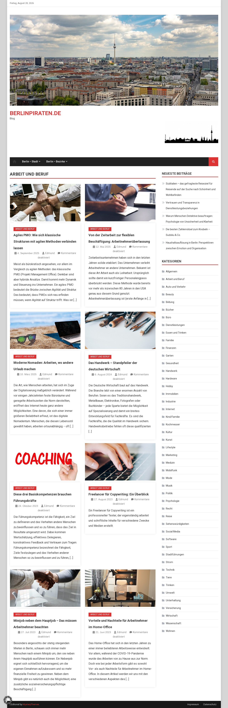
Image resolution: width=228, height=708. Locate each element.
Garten (169, 355)
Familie (170, 340)
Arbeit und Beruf (25, 229)
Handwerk (171, 370)
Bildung (170, 302)
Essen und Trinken (176, 332)
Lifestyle (170, 447)
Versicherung (173, 608)
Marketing (171, 455)
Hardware (171, 378)
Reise (169, 516)
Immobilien (172, 393)
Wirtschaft (172, 615)
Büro (168, 317)
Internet (170, 409)
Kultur (169, 432)
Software (171, 539)
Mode (169, 478)
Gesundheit (172, 363)
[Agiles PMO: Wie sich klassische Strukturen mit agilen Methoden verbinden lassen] (45, 202)
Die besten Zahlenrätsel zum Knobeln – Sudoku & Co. (188, 232)
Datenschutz (209, 704)
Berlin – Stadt (30, 161)
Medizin (170, 462)
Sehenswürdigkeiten (177, 523)
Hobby (169, 386)
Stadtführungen (175, 554)
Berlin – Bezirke (55, 161)
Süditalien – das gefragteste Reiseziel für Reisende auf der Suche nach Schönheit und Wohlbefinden (191, 189)
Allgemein (171, 271)
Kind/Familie (173, 416)
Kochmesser (173, 424)
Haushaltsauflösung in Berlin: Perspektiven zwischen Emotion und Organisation (190, 245)
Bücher (170, 309)
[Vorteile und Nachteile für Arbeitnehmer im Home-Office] (120, 588)
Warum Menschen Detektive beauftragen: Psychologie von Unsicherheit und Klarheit (189, 219)
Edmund (50, 253)
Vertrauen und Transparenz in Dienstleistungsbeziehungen (183, 205)
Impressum (193, 704)
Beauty (170, 294)
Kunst (169, 439)
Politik (169, 493)
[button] (8, 700)
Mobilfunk (171, 470)
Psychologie (172, 501)
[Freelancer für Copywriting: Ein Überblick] (120, 461)
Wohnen (170, 631)
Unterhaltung (173, 600)
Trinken (170, 585)
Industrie (171, 401)
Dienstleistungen (175, 325)
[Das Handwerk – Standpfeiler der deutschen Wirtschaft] (120, 330)
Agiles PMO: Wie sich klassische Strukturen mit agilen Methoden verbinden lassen (45, 241)
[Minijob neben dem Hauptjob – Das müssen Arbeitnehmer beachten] (45, 588)
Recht (169, 508)
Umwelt (170, 592)
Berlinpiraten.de (35, 113)
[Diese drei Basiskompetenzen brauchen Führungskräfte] (45, 461)
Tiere (169, 577)
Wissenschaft (173, 623)
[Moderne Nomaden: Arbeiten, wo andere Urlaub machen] (45, 330)
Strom (169, 562)
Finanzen (171, 348)
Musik (169, 485)
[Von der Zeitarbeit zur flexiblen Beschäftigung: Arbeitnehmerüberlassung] (120, 202)
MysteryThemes (31, 704)
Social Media (173, 531)
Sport (169, 546)
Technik (170, 569)
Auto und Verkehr (176, 286)
